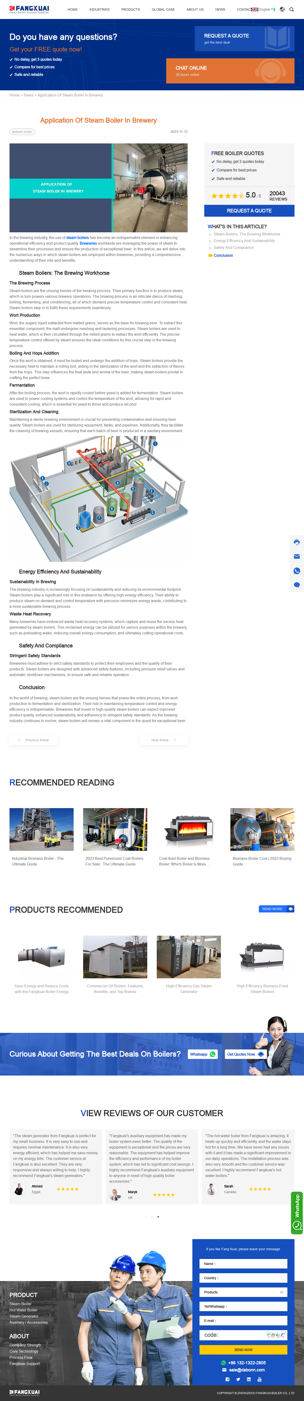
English (264, 9)
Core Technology (24, 1351)
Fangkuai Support (25, 1363)
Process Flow (21, 1357)
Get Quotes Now (241, 1054)
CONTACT (245, 9)
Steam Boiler (20, 1304)
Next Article (160, 740)
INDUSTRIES (99, 9)
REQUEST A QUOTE (249, 210)
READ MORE (272, 909)
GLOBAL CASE (163, 9)
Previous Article (37, 740)
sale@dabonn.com (247, 1370)
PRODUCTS (130, 9)
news (28, 95)
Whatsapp (198, 1054)
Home (15, 95)
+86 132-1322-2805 (247, 1362)
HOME (73, 9)
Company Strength (25, 1345)
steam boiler (23, 132)
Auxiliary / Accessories (29, 1322)
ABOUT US (195, 9)
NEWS (220, 9)
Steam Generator (24, 1316)
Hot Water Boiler (23, 1310)
